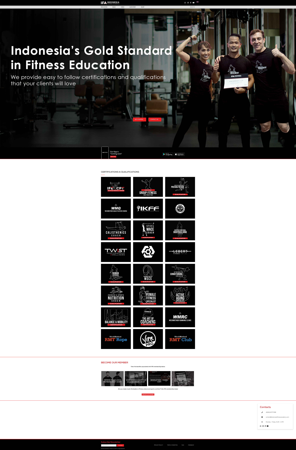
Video (122, 7)
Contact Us (154, 119)
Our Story (133, 7)
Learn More (113, 156)
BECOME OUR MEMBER (148, 394)
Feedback (191, 445)
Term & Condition (172, 445)
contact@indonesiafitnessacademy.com (277, 417)
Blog (114, 7)
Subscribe (120, 445)
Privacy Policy (158, 445)
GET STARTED (139, 119)
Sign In (192, 7)
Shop (142, 7)
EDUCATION (104, 7)
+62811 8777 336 (271, 412)
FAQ (183, 445)
